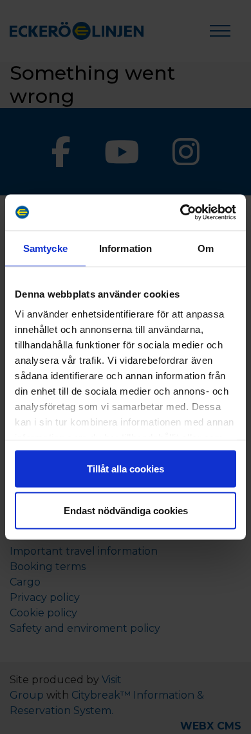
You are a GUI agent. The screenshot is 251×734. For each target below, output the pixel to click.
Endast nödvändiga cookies (126, 510)
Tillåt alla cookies (125, 468)
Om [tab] (206, 247)
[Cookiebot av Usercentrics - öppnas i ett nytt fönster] (180, 212)
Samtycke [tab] (45, 247)
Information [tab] (125, 247)
